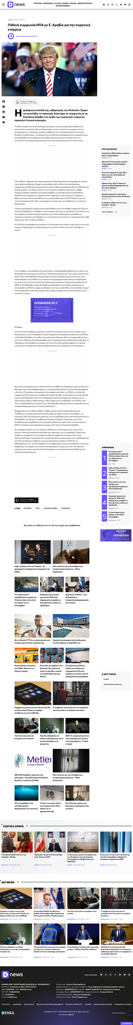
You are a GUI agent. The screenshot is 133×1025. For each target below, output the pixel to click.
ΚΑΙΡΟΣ (106, 679)
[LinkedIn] (4, 112)
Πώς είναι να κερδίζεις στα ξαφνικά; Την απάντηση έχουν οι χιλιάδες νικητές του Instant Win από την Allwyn (51, 671)
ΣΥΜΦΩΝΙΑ (66, 508)
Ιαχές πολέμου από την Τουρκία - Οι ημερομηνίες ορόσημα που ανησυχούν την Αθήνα (32, 569)
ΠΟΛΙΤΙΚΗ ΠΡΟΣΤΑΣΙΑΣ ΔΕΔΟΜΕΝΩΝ (49, 1004)
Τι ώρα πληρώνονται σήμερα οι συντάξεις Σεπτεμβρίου (116, 514)
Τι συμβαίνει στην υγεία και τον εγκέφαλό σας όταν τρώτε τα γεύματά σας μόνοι (115, 913)
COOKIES (88, 1004)
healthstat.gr (4, 919)
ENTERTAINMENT (63, 6)
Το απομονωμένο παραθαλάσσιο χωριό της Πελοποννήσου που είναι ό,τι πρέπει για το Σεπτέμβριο (25, 600)
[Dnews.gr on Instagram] (112, 4)
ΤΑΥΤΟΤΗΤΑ (6, 1004)
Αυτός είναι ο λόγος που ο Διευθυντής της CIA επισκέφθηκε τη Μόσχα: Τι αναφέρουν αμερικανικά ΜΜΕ (115, 857)
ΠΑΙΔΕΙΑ (73, 3)
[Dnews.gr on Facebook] (104, 4)
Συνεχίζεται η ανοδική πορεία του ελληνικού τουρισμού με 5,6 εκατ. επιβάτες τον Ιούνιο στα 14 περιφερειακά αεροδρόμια (76, 671)
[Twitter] (4, 107)
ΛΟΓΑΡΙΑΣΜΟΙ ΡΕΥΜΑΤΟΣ (112, 684)
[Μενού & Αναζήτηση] (3, 4)
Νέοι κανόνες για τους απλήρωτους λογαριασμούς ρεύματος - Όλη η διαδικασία (68, 569)
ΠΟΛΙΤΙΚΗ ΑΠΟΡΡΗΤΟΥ (74, 1004)
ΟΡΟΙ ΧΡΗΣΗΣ (29, 1004)
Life (110, 464)
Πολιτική (105, 207)
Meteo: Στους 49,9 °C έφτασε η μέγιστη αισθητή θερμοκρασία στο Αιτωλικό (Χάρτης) (115, 185)
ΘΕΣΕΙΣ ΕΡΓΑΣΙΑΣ (85, 3)
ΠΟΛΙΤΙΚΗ (38, 3)
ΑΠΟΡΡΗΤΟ (127, 1023)
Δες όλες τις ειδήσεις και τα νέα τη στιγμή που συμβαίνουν (52, 525)
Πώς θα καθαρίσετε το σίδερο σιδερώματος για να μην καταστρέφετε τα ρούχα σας (15, 949)
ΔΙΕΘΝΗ (65, 3)
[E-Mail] (4, 117)
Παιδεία (111, 508)
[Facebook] (4, 101)
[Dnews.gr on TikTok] (116, 4)
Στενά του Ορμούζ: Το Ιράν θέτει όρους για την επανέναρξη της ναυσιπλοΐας (114, 174)
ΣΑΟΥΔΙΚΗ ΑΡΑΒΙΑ (50, 508)
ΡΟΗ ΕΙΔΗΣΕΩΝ (109, 149)
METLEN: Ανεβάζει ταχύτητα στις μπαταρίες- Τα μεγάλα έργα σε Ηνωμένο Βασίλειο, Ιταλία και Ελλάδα (31, 777)
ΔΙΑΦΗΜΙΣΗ (17, 1004)
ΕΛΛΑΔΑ (57, 3)
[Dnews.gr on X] (108, 4)
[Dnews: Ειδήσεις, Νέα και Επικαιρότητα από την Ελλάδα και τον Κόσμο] (16, 5)
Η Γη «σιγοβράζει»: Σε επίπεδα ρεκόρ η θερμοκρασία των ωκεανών (26, 806)
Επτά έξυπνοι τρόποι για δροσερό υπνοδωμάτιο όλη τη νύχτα (77, 806)
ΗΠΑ (37, 508)
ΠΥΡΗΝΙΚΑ (27, 508)
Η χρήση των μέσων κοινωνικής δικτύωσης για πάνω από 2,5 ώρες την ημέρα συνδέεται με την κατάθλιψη (33, 710)
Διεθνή (10, 20)
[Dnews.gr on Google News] (121, 4)
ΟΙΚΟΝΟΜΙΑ (48, 3)
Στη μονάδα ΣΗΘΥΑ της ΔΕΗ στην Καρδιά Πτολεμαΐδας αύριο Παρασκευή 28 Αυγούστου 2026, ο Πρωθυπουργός (49, 913)
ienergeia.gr (38, 919)
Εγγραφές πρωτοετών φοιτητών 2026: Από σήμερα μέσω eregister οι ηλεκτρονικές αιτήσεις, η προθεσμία (50, 600)
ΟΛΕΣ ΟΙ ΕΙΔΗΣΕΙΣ (90, 975)
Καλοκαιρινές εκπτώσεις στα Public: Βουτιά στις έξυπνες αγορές (25, 668)
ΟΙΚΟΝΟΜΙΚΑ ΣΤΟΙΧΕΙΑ (123, 1004)
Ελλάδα (104, 158)
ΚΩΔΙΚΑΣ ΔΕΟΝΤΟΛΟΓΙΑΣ (103, 1004)
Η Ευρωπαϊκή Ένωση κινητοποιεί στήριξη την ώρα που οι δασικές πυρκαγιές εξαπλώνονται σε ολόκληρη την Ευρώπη (49, 949)
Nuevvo (71, 1014)
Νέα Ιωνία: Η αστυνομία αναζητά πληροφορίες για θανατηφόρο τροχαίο (114, 164)
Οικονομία (112, 492)
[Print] (4, 122)
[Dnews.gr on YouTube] (125, 4)
